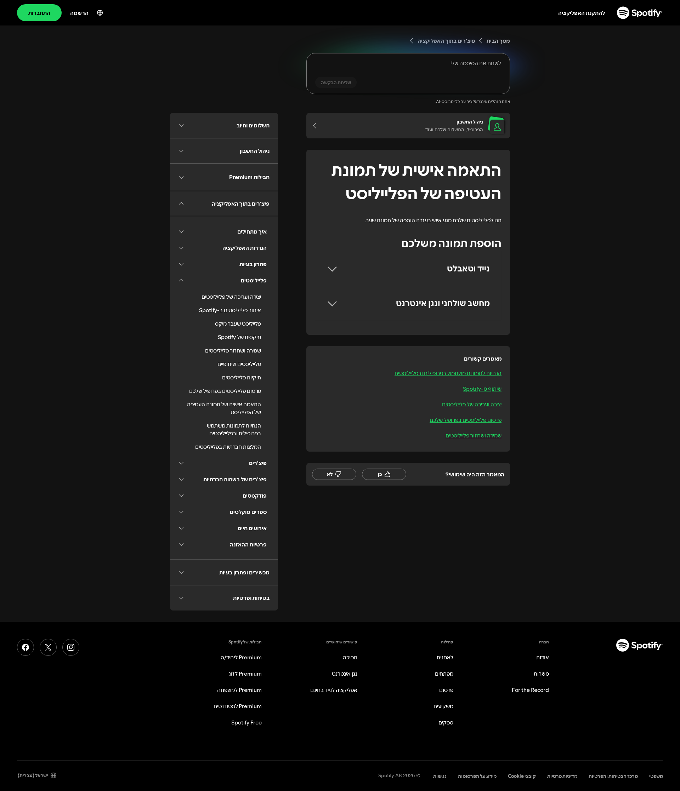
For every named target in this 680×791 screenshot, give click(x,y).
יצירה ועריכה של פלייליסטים (472, 404)
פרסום (446, 690)
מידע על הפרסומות (477, 776)
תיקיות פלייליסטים (241, 377)
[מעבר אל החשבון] (317, 125)
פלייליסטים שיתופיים (239, 364)
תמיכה (350, 657)
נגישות (440, 776)
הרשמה (79, 13)
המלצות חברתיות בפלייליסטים (228, 447)
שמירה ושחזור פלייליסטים (474, 435)
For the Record (530, 690)
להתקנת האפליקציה (581, 13)
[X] (48, 647)
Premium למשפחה (239, 690)
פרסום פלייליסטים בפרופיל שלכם (466, 420)
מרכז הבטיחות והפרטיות (613, 776)
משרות (541, 673)
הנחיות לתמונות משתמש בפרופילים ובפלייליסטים (448, 373)
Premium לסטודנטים (238, 706)
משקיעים (443, 706)
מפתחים (444, 673)
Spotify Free (246, 722)
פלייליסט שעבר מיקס (238, 323)
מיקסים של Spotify (239, 337)
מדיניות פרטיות (562, 776)
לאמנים (445, 657)
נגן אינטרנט (344, 673)
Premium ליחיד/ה (241, 657)
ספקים (445, 722)
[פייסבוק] (25, 647)
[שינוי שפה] (100, 12)
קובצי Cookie (522, 776)
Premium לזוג (245, 673)
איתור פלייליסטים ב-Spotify (230, 310)
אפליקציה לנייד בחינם (333, 690)
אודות (542, 657)
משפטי (656, 776)
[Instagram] (70, 647)
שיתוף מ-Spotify (482, 388)
